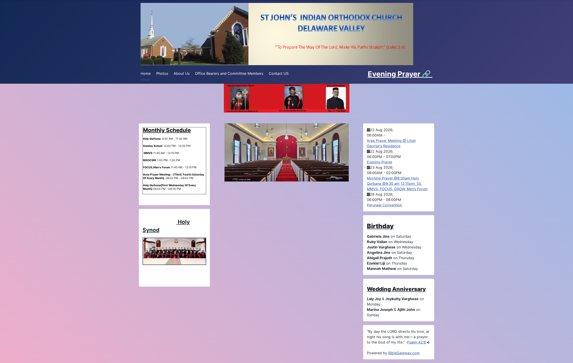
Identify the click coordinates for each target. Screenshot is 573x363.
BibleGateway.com (404, 353)
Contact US (279, 73)
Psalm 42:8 (416, 342)
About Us (182, 73)
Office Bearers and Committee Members (229, 73)
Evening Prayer (395, 74)
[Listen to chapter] (428, 342)
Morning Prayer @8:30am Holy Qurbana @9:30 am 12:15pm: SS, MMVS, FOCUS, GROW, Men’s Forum (397, 183)
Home (146, 73)
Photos (162, 73)
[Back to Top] (565, 354)
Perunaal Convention (384, 205)
